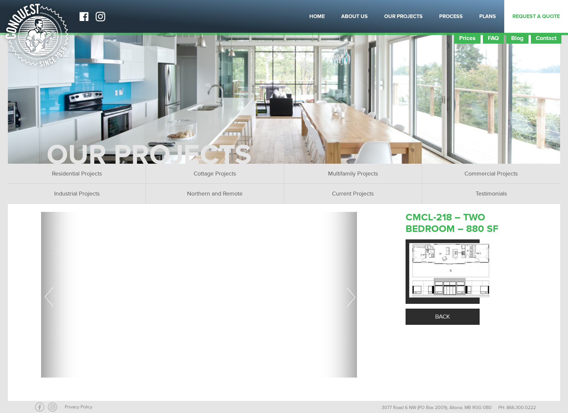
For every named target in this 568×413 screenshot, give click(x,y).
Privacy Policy (78, 407)
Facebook (84, 16)
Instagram (100, 16)
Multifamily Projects (353, 173)
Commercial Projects (491, 173)
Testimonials (491, 193)
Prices (467, 38)
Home (317, 16)
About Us (354, 16)
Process (451, 16)
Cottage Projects (215, 173)
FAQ (493, 38)
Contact (546, 38)
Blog (517, 38)
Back (442, 316)
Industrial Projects (77, 193)
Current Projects (353, 193)
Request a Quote (536, 16)
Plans (487, 16)
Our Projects (403, 16)
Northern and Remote (215, 193)
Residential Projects (77, 173)
